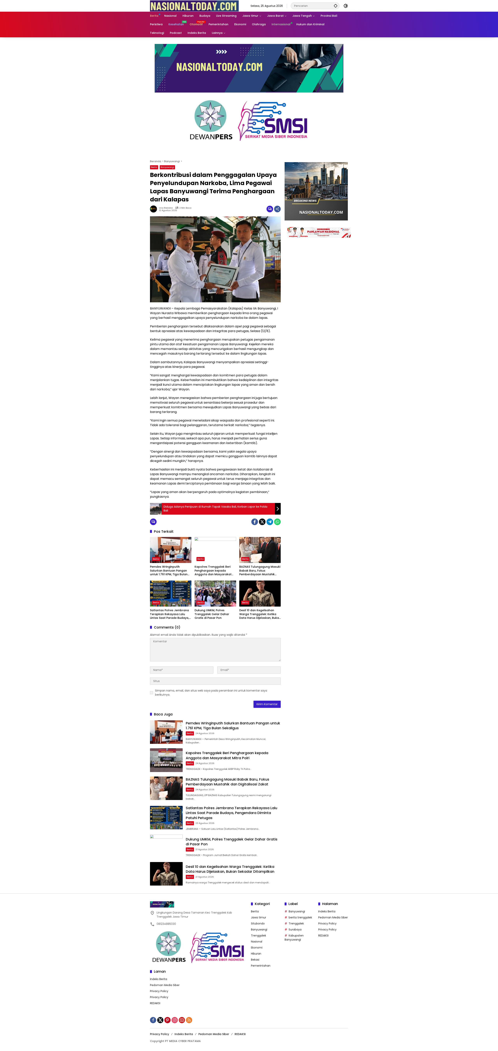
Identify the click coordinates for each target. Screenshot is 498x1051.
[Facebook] (254, 522)
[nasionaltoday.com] (194, 6)
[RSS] (189, 1020)
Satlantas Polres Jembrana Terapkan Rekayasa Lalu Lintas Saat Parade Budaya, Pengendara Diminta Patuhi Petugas (169, 614)
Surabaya (295, 929)
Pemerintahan (260, 966)
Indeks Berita (158, 979)
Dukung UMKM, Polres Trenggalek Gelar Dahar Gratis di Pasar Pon (212, 614)
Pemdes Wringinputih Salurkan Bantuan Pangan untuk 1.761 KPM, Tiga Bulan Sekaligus (169, 570)
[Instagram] (175, 1020)
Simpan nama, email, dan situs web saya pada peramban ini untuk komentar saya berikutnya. (211, 693)
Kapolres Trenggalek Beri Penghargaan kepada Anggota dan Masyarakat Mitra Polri (213, 570)
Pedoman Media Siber (165, 985)
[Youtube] (182, 1020)
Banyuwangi (167, 167)
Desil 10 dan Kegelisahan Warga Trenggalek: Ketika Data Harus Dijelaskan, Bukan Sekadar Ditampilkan (260, 614)
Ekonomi (256, 948)
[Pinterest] (167, 1020)
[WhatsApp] (277, 522)
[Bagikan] (277, 209)
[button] (335, 6)
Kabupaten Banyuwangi (294, 938)
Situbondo (258, 923)
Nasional (256, 941)
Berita (154, 167)
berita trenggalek (300, 917)
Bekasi (255, 960)
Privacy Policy (159, 991)
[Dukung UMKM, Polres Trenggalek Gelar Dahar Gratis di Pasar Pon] (215, 594)
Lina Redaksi (166, 208)
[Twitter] (262, 522)
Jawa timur (258, 917)
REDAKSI (155, 1003)
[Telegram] (270, 522)
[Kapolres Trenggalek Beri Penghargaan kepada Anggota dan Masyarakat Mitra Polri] (215, 550)
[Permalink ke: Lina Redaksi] (154, 208)
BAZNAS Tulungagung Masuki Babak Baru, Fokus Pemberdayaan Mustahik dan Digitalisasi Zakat (259, 570)
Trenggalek (258, 935)
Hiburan (256, 954)
